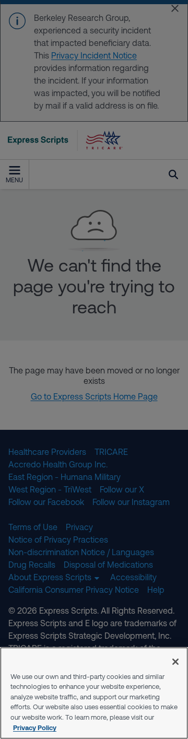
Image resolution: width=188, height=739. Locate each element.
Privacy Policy (34, 727)
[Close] (175, 661)
